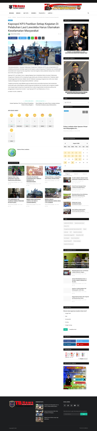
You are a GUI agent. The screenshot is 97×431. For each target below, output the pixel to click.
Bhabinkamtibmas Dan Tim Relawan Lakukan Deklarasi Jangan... (80, 271)
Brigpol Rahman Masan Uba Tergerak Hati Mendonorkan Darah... (80, 297)
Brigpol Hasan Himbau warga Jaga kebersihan (51, 418)
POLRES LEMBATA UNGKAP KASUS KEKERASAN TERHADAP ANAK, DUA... (80, 178)
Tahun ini (85, 174)
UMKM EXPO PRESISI (68, 223)
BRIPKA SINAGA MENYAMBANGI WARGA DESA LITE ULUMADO (53, 201)
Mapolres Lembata (78, 232)
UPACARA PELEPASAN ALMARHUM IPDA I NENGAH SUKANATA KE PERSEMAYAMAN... (33, 179)
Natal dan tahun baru (79, 223)
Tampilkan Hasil (72, 329)
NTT (71, 232)
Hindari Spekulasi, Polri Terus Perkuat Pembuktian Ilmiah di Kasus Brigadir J (22, 104)
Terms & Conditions (84, 428)
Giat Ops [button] (25, 13)
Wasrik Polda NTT (68, 241)
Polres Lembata (77, 241)
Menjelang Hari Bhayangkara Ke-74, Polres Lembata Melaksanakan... (51, 405)
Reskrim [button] (33, 13)
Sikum (84, 229)
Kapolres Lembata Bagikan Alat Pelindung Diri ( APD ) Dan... (79, 289)
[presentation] (83, 112)
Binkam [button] (18, 13)
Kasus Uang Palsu (75, 238)
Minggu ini (67, 174)
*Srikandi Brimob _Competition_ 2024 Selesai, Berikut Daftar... (53, 177)
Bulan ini (76, 174)
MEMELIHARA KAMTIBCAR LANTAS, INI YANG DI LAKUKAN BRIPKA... (33, 201)
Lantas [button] (50, 13)
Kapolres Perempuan (68, 244)
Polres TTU (66, 226)
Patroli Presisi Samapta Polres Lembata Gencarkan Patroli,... (79, 187)
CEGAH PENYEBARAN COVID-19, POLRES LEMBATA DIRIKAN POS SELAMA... (79, 280)
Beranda (11, 13)
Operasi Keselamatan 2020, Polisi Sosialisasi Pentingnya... (51, 412)
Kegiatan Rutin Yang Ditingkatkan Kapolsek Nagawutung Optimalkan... (14, 178)
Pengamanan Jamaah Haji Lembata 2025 (72, 229)
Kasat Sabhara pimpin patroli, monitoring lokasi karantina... (78, 210)
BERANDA (14, 17)
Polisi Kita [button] (42, 13)
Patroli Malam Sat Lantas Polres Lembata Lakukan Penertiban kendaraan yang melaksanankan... (48, 104)
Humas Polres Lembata (15, 34)
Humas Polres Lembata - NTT (78, 181)
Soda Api (66, 232)
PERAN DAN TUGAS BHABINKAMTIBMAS (76, 203)
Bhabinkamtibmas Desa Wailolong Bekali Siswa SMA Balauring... (79, 195)
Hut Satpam (66, 238)
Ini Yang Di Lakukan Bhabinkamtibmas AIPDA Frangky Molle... (75, 127)
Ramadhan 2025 (79, 235)
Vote (65, 329)
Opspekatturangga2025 (69, 235)
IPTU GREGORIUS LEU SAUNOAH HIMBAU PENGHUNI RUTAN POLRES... (16, 201)
